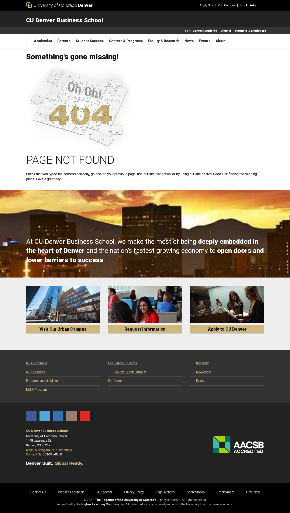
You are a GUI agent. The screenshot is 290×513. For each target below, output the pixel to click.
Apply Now (207, 5)
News (189, 41)
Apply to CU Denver (227, 329)
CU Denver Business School (47, 431)
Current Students (205, 30)
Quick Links (247, 5)
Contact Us (38, 492)
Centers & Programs (126, 41)
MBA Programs (36, 363)
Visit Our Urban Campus (62, 329)
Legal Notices (165, 492)
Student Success (90, 41)
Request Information (144, 329)
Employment (225, 492)
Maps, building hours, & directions (49, 450)
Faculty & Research (163, 41)
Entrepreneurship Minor (42, 381)
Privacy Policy (134, 492)
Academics (43, 41)
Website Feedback (71, 492)
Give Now (253, 492)
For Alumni (115, 381)
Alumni (226, 30)
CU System (104, 492)
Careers (63, 41)
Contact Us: (34, 454)
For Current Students (122, 363)
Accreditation (196, 492)
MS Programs (35, 372)
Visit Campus (226, 5)
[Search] (260, 5)
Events (204, 41)
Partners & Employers (250, 30)
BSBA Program (36, 390)
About (221, 41)
